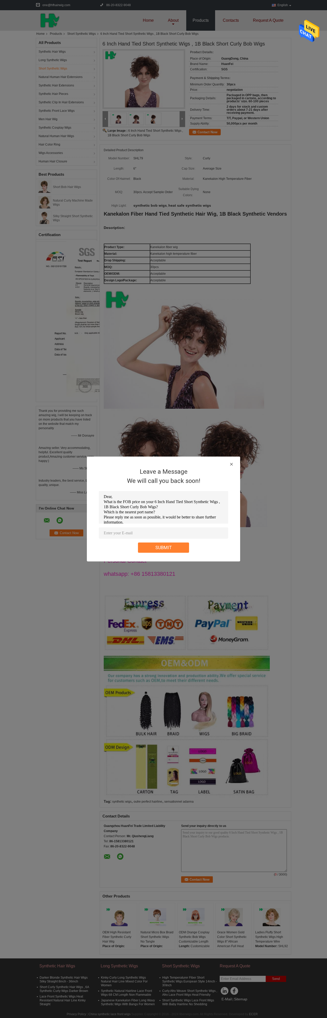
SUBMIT (163, 547)
